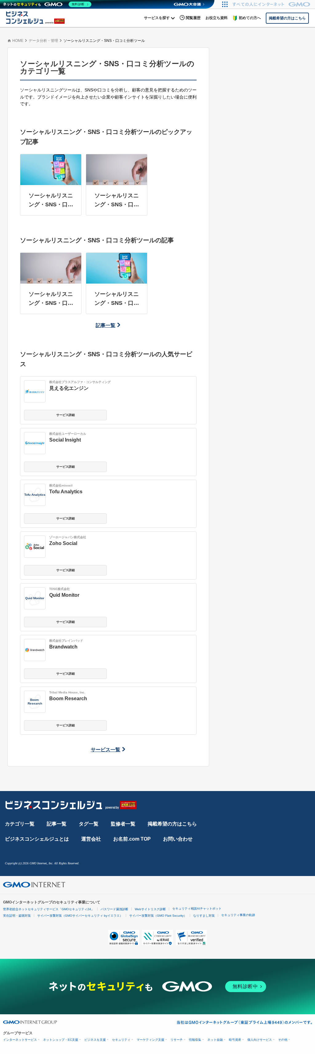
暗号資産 (235, 1039)
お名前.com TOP (132, 839)
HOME (17, 40)
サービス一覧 (105, 749)
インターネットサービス (20, 1039)
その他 (282, 1039)
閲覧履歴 (193, 18)
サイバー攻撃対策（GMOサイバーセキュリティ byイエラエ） (80, 915)
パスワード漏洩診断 (114, 909)
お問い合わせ (178, 839)
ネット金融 (215, 1039)
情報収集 (195, 1039)
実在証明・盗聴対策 (17, 915)
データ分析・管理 (43, 40)
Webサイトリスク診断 (150, 909)
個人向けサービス (259, 1039)
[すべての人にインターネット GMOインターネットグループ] (272, 4)
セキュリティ (121, 1039)
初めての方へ (250, 18)
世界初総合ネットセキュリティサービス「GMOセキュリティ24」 (48, 909)
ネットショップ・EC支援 (60, 1039)
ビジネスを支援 (95, 1039)
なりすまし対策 (204, 915)
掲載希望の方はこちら (172, 823)
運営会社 (91, 839)
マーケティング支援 (150, 1039)
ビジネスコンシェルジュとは (37, 839)
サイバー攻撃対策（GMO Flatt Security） (158, 915)
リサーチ (176, 1039)
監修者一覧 (123, 823)
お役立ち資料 (216, 18)
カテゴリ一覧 (19, 823)
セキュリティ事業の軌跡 (238, 915)
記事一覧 (105, 325)
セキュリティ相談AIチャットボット (196, 908)
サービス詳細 (65, 415)
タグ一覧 (88, 823)
